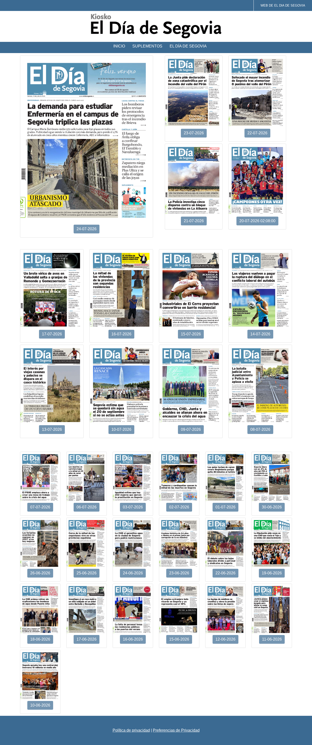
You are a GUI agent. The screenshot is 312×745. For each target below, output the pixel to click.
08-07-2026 (260, 429)
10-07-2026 (121, 429)
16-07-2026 (121, 334)
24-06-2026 (133, 573)
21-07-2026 (194, 221)
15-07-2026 (191, 334)
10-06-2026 (40, 705)
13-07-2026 (52, 429)
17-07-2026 (52, 334)
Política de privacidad (131, 730)
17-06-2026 (87, 639)
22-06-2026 (225, 573)
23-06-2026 (179, 573)
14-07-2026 (260, 334)
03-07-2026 (133, 507)
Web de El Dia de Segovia (283, 5)
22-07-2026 (257, 133)
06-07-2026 (87, 507)
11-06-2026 (272, 639)
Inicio (119, 46)
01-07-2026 (225, 507)
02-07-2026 (179, 507)
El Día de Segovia (188, 46)
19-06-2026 (272, 573)
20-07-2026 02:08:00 (257, 221)
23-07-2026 (194, 133)
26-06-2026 (40, 573)
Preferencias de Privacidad (176, 730)
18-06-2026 (40, 639)
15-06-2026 (179, 639)
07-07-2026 (40, 507)
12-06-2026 (225, 639)
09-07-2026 (191, 429)
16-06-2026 (133, 639)
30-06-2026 (272, 507)
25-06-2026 (87, 573)
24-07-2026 (87, 229)
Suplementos (147, 46)
